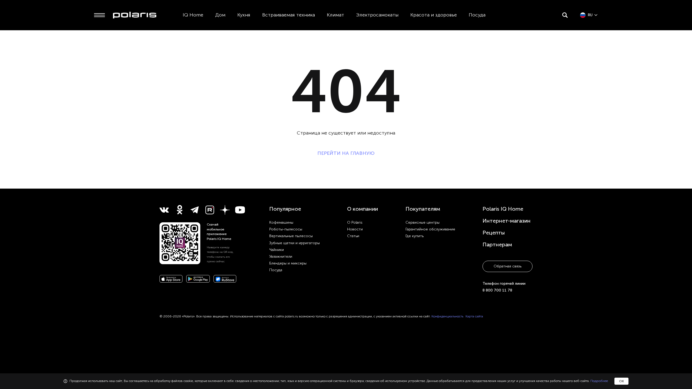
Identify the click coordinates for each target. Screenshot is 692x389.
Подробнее (599, 381)
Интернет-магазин (507, 220)
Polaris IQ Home (503, 209)
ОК (621, 381)
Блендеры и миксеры (288, 263)
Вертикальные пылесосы (291, 236)
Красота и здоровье (433, 15)
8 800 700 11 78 (497, 290)
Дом (220, 15)
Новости (355, 229)
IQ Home (193, 15)
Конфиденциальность (447, 316)
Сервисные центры (422, 222)
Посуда (477, 15)
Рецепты (494, 232)
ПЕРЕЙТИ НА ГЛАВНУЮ (346, 153)
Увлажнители (280, 256)
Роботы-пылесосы (285, 229)
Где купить (414, 236)
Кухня (243, 15)
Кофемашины (281, 222)
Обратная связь (507, 266)
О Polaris (354, 222)
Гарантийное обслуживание (430, 229)
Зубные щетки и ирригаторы (294, 243)
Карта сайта (474, 316)
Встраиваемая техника (288, 15)
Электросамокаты (377, 15)
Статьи (353, 236)
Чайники (276, 249)
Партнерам (497, 244)
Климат (335, 15)
